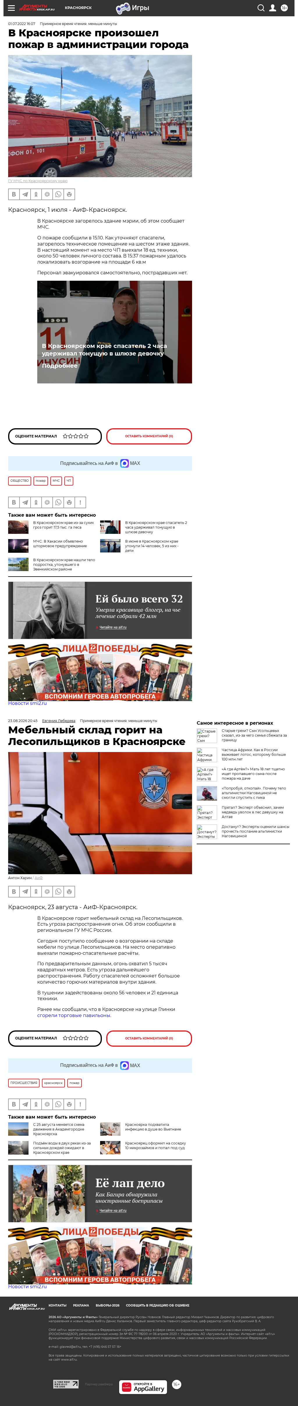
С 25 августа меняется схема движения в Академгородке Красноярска (58, 1129)
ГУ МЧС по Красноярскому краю (38, 181)
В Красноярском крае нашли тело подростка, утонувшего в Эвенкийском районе (64, 564)
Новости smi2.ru (27, 703)
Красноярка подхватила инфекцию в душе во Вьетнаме (153, 1126)
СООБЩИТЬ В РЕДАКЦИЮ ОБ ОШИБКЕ (157, 1305)
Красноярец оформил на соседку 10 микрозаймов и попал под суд (155, 1145)
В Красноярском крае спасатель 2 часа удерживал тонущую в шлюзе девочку (104, 349)
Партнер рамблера (99, 1384)
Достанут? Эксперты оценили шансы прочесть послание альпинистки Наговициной (255, 831)
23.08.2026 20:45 (23, 721)
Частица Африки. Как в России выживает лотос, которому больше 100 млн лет (254, 754)
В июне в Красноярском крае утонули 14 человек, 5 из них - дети (152, 546)
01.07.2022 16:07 (21, 24)
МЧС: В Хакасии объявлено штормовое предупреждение (60, 543)
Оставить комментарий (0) (149, 436)
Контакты (57, 1305)
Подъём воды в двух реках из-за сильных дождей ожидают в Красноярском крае (62, 1148)
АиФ (39, 878)
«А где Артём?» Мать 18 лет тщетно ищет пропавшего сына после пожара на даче (253, 774)
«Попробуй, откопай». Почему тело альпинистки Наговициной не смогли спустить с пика (254, 793)
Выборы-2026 (107, 1305)
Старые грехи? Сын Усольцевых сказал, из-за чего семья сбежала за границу (254, 735)
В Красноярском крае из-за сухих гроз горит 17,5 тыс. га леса (63, 524)
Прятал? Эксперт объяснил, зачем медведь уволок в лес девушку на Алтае (253, 812)
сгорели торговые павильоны (73, 1015)
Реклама (81, 1305)
